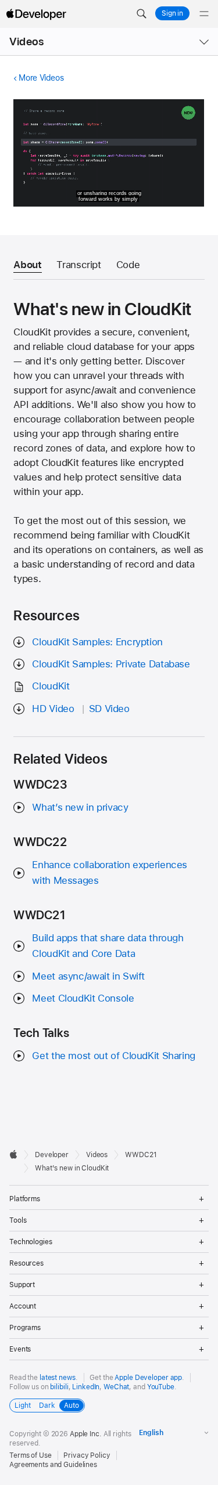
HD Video (53, 708)
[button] (141, 14)
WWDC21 (140, 1155)
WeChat (116, 1387)
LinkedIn (85, 1387)
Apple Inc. (86, 1434)
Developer (52, 1155)
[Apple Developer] (36, 14)
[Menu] (204, 14)
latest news (58, 1378)
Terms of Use (30, 1455)
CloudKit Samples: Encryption (97, 642)
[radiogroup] (47, 1405)
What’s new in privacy (80, 807)
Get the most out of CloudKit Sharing (113, 1055)
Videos (26, 41)
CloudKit (50, 686)
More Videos (41, 77)
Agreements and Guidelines (53, 1465)
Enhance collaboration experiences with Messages (109, 872)
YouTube (160, 1387)
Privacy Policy (86, 1455)
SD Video (109, 708)
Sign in (172, 13)
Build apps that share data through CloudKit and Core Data (107, 945)
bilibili (59, 1387)
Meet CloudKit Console (83, 998)
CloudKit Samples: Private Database (111, 664)
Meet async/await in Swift (88, 976)
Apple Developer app (148, 1378)
